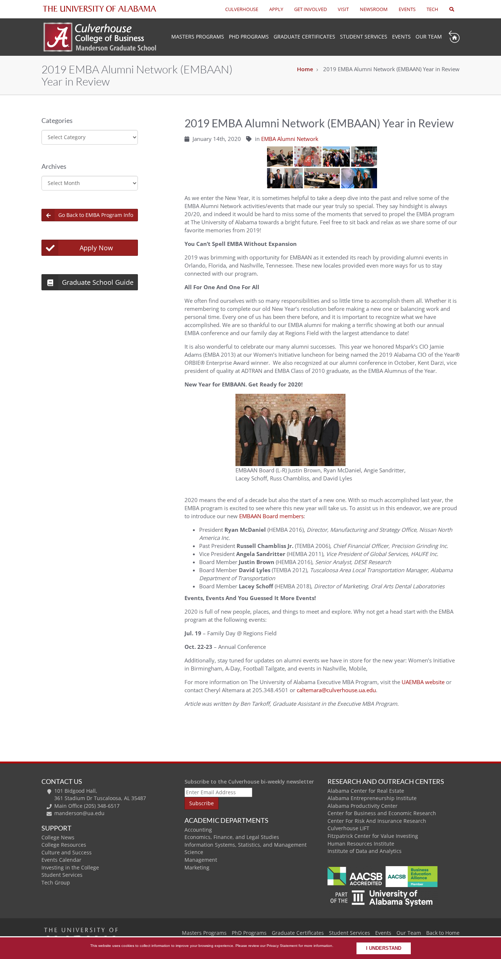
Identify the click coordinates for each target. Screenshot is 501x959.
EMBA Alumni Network (289, 138)
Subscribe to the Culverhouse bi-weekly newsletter (249, 781)
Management (200, 859)
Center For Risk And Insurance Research (377, 820)
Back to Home (443, 932)
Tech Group (55, 882)
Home (305, 69)
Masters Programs (204, 932)
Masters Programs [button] (197, 36)
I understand (383, 948)
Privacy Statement (282, 946)
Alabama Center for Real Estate (366, 790)
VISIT (343, 9)
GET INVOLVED (310, 9)
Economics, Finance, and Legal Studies (231, 836)
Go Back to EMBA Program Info (95, 214)
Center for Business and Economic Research (382, 813)
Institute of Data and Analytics (365, 850)
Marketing (196, 867)
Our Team (429, 36)
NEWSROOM (374, 9)
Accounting (198, 829)
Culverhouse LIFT (348, 828)
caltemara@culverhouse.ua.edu (336, 690)
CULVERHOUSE (241, 9)
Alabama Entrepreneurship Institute (372, 798)
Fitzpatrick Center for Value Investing (373, 835)
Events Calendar (61, 859)
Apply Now (96, 247)
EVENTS (407, 9)
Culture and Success (66, 852)
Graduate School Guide (98, 282)
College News (57, 837)
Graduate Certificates (304, 36)
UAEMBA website (423, 682)
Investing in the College (70, 867)
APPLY (276, 9)
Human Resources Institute (361, 843)
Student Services (62, 874)
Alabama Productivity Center (363, 805)
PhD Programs (249, 36)
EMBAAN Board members (271, 516)
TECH (432, 9)
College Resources (63, 844)
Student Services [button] (363, 36)
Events (401, 36)
